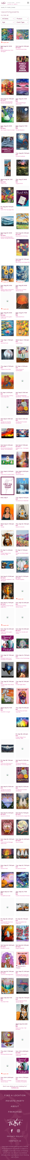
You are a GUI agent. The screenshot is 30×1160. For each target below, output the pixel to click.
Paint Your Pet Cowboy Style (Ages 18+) (7, 396)
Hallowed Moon (20, 316)
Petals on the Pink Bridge (22, 658)
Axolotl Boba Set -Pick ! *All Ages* (7, 51)
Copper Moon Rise (6, 369)
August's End (19, 183)
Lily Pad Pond (4, 343)
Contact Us (15, 1141)
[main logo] (3, 2)
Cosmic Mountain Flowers (23, 895)
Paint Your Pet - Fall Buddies (21, 1028)
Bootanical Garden (21, 868)
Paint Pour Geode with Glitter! (22, 632)
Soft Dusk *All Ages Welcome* (21, 103)
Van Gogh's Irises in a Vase (8, 130)
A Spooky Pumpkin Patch (7, 474)
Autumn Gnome (20, 527)
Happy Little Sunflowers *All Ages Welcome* (7, 290)
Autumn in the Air (5, 816)
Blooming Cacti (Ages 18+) (23, 262)
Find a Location (15, 1095)
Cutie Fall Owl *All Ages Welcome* (7, 843)
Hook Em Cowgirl (5, 711)
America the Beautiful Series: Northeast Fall (6, 102)
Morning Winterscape (6, 1054)
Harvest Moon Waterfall (22, 500)
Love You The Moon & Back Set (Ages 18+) (6, 764)
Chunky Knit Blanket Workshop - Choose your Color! (22, 397)
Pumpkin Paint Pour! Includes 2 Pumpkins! (6, 659)
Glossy (2, 527)
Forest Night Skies (21, 684)
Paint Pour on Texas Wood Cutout (21, 290)
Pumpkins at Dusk (5, 895)
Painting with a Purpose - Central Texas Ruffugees (22, 975)
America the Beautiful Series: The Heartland (6, 449)
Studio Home (10, 2)
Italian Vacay (19, 343)
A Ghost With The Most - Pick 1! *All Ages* (7, 922)
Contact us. (15, 1087)
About (15, 1106)
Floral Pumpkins (20, 579)
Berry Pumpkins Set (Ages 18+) (21, 922)
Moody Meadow (20, 130)
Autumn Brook (20, 474)
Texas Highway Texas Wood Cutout (21, 1001)
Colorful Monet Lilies (21, 49)
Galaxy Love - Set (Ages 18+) (22, 449)
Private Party (15, 1101)
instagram (18, 1130)
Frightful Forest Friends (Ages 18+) (7, 606)
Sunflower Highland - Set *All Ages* (7, 580)
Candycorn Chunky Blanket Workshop (6, 422)
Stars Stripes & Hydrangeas (20, 370)
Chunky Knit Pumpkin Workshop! (21, 422)
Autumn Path (4, 868)
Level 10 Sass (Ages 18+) (7, 974)
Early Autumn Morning (22, 236)
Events (18, 2)
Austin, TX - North (5, 7)
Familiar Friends (5, 948)
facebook (11, 1130)
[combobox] (8, 18)
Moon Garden (19, 842)
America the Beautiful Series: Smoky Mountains (7, 237)
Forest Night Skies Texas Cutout (7, 685)
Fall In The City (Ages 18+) (7, 209)
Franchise (15, 1112)
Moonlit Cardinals (20, 156)
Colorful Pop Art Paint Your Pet (21, 711)
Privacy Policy (15, 1136)
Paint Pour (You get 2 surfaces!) (6, 317)
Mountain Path (4, 1001)
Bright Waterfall (20, 948)
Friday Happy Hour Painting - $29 (6, 554)
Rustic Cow (4, 183)
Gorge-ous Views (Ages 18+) (22, 554)
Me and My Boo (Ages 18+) (23, 816)
